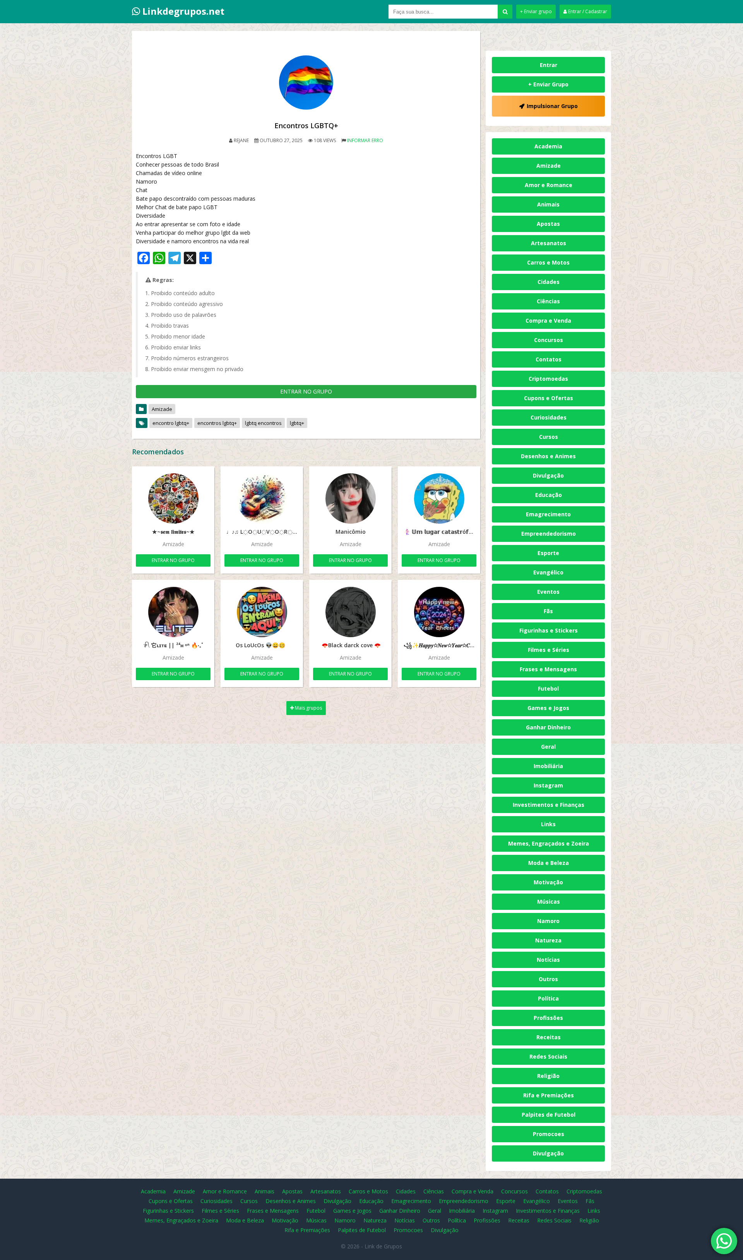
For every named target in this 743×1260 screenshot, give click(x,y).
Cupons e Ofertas (548, 398)
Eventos (548, 591)
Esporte (548, 553)
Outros (548, 979)
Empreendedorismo (548, 533)
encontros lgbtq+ (217, 422)
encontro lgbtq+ (170, 422)
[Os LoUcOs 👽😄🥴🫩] (261, 612)
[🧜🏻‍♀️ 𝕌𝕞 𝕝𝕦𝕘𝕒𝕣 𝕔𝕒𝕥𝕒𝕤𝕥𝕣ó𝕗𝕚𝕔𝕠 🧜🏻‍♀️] (439, 498)
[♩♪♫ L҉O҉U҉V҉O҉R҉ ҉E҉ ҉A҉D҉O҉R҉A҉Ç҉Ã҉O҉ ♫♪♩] (261, 498)
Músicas (548, 901)
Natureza (548, 940)
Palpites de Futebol (548, 1114)
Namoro (548, 921)
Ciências (548, 301)
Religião (548, 1076)
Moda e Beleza (548, 862)
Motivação (548, 882)
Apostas (548, 223)
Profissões (548, 1017)
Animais (548, 204)
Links (548, 824)
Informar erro (365, 140)
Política (548, 998)
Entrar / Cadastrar (587, 11)
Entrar (548, 65)
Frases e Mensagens (548, 669)
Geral (548, 746)
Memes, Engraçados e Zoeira (548, 843)
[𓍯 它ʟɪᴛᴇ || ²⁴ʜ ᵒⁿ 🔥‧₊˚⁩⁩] (173, 612)
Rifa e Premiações (548, 1095)
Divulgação (548, 475)
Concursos (548, 340)
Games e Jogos (548, 708)
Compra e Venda (548, 320)
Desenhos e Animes (548, 456)
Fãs (548, 611)
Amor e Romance (548, 185)
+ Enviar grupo (536, 11)
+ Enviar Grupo (548, 84)
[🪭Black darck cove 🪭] (350, 612)
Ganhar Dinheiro (548, 727)
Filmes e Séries (548, 649)
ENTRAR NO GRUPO (306, 391)
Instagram (548, 785)
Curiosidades (549, 417)
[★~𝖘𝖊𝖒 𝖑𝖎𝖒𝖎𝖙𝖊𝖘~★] (173, 498)
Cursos (548, 436)
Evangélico (548, 572)
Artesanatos (548, 243)
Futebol (548, 688)
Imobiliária (548, 766)
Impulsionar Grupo (552, 106)
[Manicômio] (350, 498)
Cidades (549, 281)
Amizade (162, 409)
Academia (548, 146)
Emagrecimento (548, 514)
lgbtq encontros (263, 422)
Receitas (548, 1037)
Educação (548, 494)
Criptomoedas (548, 378)
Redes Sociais (548, 1056)
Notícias (548, 959)
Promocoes (548, 1134)
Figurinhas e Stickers (548, 630)
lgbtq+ (297, 422)
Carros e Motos (548, 262)
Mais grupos (308, 708)
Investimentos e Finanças (548, 804)
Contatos (549, 359)
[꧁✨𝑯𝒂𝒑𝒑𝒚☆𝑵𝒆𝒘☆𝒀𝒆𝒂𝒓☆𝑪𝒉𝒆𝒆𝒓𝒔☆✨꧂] (439, 612)
